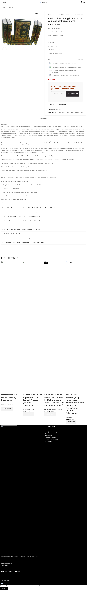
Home (49, 14)
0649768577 (4, 565)
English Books (69, 112)
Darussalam (65, 14)
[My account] (77, 2)
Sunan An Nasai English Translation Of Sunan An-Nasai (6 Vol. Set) (22, 220)
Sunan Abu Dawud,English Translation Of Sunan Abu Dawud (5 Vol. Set (23, 212)
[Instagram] (8, 576)
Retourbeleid (48, 435)
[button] (7, 409)
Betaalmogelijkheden (50, 437)
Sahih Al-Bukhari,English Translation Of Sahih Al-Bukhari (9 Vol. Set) (22, 229)
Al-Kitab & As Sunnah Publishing (53, 409)
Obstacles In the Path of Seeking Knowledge (9, 397)
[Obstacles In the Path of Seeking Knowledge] (11, 325)
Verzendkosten (49, 433)
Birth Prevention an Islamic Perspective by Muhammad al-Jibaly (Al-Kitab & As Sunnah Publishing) (54, 400)
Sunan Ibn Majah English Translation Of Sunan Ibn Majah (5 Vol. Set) (22, 216)
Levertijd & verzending (51, 432)
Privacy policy (48, 441)
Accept (4, 588)
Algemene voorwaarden (51, 439)
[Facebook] (3, 576)
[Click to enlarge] (4, 49)
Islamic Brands (57, 14)
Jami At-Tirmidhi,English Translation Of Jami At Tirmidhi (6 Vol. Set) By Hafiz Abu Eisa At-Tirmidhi (29, 207)
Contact (47, 430)
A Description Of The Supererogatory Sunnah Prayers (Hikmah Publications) (32, 400)
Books (56, 112)
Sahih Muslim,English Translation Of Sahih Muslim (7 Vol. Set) (20, 225)
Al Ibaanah (69, 417)
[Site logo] (43, 2)
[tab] (43, 119)
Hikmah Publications (28, 409)
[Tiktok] (12, 576)
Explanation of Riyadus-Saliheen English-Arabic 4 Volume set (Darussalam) (24, 242)
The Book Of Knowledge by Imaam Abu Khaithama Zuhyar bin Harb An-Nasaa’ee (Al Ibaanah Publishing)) (75, 404)
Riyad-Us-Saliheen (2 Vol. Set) (12, 233)
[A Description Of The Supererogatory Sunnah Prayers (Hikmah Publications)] (33, 325)
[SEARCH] (84, 7)
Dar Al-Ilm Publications (7, 404)
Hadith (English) (78, 112)
